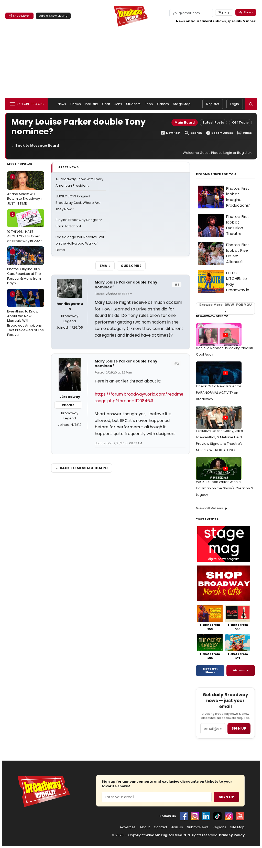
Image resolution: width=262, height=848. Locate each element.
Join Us (177, 827)
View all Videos (209, 508)
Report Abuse (222, 133)
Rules (247, 133)
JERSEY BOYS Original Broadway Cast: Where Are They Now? (78, 202)
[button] (251, 104)
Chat (106, 104)
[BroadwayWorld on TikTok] (217, 816)
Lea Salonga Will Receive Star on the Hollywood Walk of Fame (80, 243)
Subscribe (131, 265)
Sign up (239, 728)
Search (196, 133)
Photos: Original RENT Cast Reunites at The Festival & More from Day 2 (24, 267)
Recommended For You (216, 174)
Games (163, 104)
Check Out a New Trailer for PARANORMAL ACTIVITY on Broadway (218, 392)
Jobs (118, 104)
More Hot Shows (210, 670)
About (145, 827)
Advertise (128, 827)
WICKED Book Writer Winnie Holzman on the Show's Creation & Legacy (224, 488)
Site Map (237, 827)
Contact (160, 827)
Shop (149, 104)
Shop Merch (21, 16)
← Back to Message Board (35, 145)
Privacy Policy (232, 835)
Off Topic (240, 122)
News (62, 104)
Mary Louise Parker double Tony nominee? (126, 285)
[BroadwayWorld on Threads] (228, 816)
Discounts (241, 670)
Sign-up (224, 12)
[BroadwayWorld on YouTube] (240, 816)
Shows (75, 104)
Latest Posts (213, 122)
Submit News (198, 827)
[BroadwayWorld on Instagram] (195, 816)
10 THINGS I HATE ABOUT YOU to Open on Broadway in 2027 (24, 227)
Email (105, 265)
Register (212, 104)
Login (234, 104)
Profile (68, 405)
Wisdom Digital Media (165, 835)
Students (133, 104)
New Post (173, 133)
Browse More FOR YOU (225, 304)
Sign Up (226, 797)
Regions (219, 827)
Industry (91, 104)
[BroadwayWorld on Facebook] (183, 816)
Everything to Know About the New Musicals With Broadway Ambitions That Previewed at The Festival (25, 314)
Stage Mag (182, 104)
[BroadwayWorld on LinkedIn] (206, 816)
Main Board (184, 122)
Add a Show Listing (53, 16)
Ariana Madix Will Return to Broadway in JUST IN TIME (25, 190)
